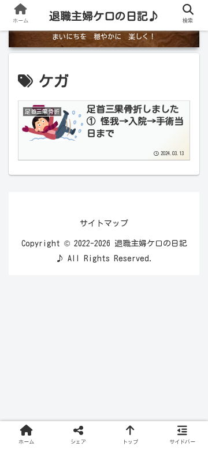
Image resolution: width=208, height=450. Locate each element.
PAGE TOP (190, 427)
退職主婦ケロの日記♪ (104, 15)
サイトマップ (104, 223)
